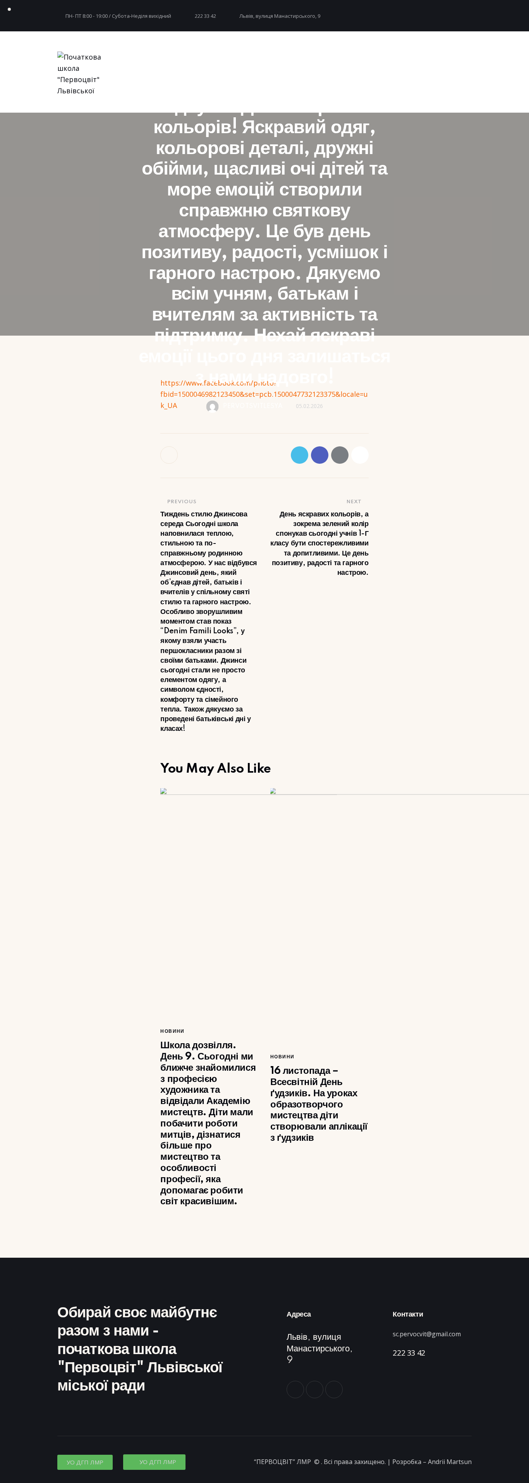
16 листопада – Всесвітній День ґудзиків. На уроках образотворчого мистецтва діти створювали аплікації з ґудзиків (319, 1104)
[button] (85, 1462)
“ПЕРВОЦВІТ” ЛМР (283, 1461)
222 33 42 (409, 1353)
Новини (172, 1031)
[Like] (169, 455)
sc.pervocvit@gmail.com (427, 1334)
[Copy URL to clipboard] (360, 455)
